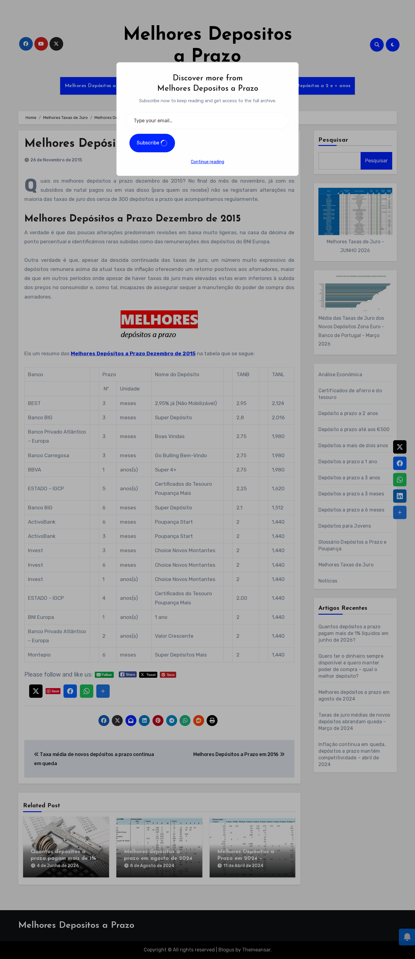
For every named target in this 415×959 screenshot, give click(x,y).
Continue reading (207, 161)
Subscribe (148, 143)
